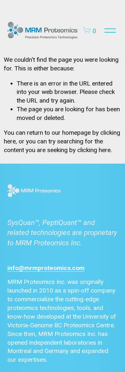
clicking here (94, 150)
